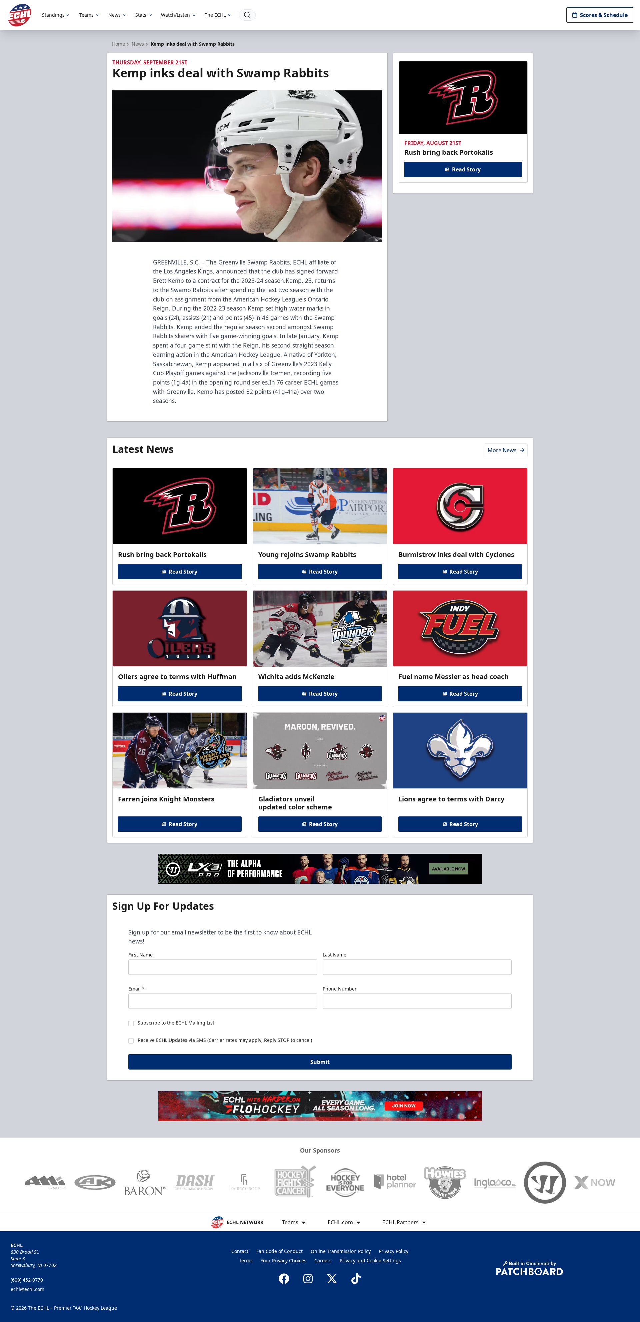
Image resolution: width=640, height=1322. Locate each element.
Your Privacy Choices (283, 1260)
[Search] (247, 15)
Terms (246, 1260)
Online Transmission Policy (341, 1251)
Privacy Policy (393, 1251)
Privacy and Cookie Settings (370, 1260)
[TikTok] (356, 1278)
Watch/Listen (175, 15)
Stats (140, 15)
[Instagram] (308, 1278)
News (114, 15)
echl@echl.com (27, 1289)
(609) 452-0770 (27, 1280)
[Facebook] (284, 1278)
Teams (86, 15)
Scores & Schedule (604, 15)
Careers (323, 1260)
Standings (53, 15)
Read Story (466, 169)
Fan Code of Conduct (279, 1251)
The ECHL (215, 15)
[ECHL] (20, 15)
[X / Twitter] (332, 1278)
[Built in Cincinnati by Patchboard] (529, 1268)
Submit (320, 1062)
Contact (239, 1251)
